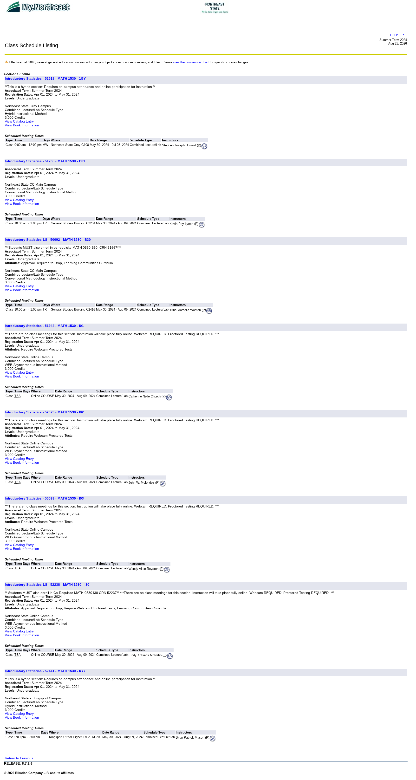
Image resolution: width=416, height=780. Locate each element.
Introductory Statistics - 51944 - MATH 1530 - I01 (44, 326)
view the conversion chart (191, 62)
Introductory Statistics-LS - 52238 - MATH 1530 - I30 (47, 584)
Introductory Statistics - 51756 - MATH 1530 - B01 (45, 161)
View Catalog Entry (19, 121)
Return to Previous (19, 758)
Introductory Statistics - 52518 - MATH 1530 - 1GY (45, 78)
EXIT (404, 34)
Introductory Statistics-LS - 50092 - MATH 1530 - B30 (48, 239)
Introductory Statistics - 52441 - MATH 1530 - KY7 (45, 671)
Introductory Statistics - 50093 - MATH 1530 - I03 (44, 498)
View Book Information (22, 125)
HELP (394, 34)
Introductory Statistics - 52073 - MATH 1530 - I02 (44, 412)
